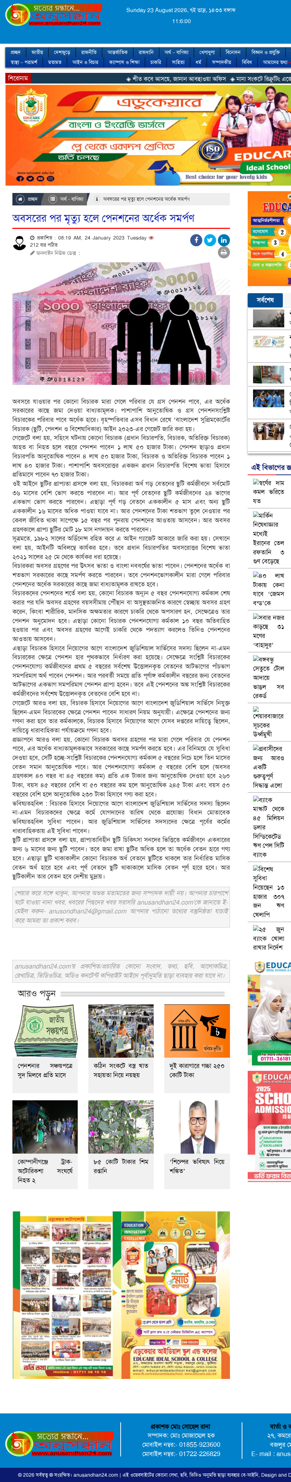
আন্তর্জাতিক (118, 52)
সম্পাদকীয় (221, 62)
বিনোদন (233, 52)
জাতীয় (37, 52)
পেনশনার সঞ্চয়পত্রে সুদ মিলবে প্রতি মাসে (45, 1070)
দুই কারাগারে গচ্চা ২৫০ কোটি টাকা (197, 1070)
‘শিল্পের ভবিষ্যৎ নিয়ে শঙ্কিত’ (197, 1166)
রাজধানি (146, 52)
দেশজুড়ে (62, 52)
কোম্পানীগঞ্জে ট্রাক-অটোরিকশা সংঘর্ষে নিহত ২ (45, 1171)
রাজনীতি (89, 52)
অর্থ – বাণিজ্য (176, 52)
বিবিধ (247, 62)
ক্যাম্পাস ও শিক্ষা (124, 62)
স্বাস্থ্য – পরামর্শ (24, 62)
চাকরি (155, 62)
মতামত (54, 62)
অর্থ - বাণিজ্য (71, 199)
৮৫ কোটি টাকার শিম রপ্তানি (121, 1166)
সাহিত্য (178, 62)
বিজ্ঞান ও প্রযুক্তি (266, 52)
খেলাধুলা (207, 52)
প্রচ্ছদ (16, 52)
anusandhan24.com (96, 1475)
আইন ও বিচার (85, 62)
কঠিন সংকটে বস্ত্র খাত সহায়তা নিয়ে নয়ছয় (121, 1070)
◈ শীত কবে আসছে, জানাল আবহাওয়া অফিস (131, 79)
